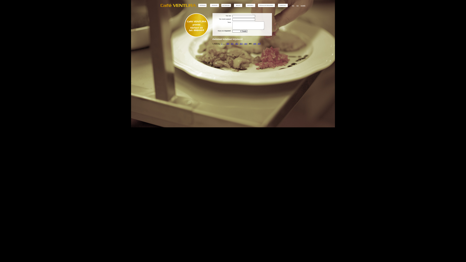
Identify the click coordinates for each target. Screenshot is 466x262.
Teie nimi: (228, 15)
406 (254, 44)
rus (297, 6)
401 (232, 44)
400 (227, 44)
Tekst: (229, 22)
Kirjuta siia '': (224, 31)
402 (236, 44)
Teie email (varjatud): (225, 19)
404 (245, 44)
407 (259, 44)
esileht (303, 6)
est (293, 6)
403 (241, 44)
